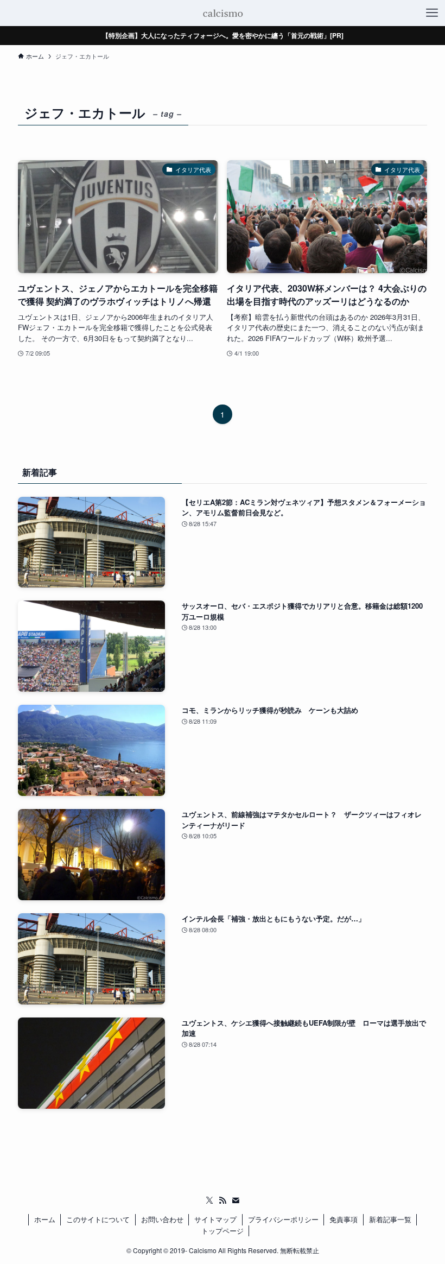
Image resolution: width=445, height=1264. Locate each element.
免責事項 (343, 1219)
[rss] (222, 1200)
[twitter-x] (209, 1200)
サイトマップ (215, 1219)
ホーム (44, 1219)
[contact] (235, 1200)
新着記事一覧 (390, 1219)
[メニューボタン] (432, 13)
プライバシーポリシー (283, 1219)
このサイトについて (98, 1219)
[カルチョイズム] (222, 13)
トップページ (222, 1230)
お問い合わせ (162, 1219)
